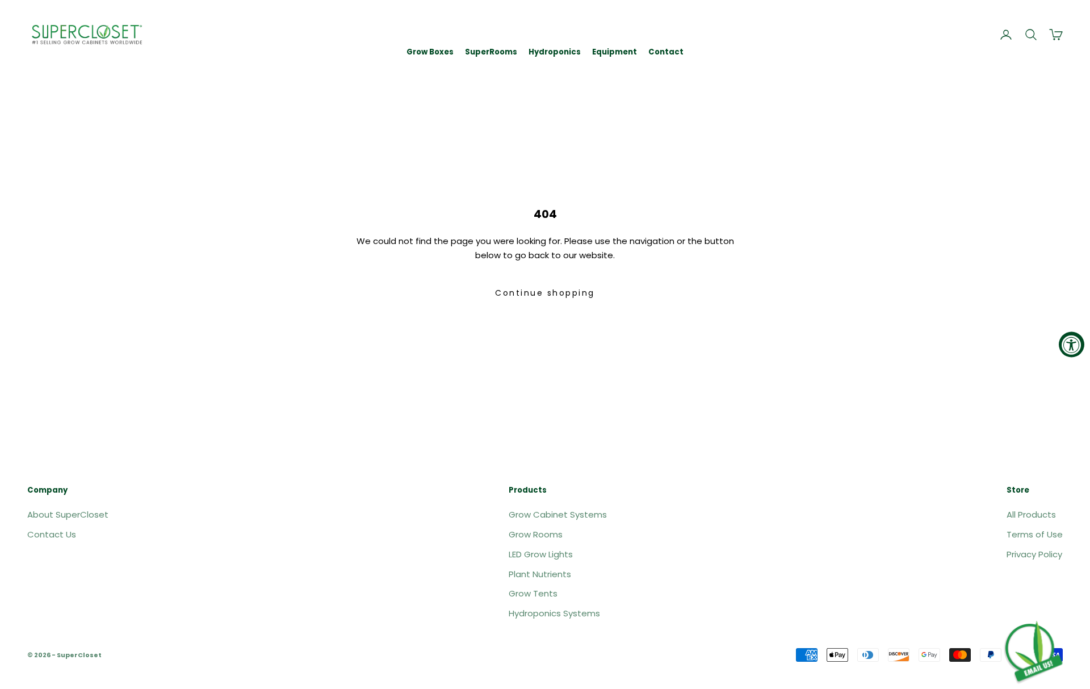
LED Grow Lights (541, 554)
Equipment (614, 52)
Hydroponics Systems (554, 613)
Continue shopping (545, 293)
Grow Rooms (536, 534)
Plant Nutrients (540, 574)
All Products (1031, 514)
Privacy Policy (1034, 554)
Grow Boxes (430, 52)
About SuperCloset (67, 514)
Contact (666, 52)
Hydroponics (555, 52)
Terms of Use (1035, 534)
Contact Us (51, 534)
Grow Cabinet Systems (558, 514)
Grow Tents (533, 593)
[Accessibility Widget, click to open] (1071, 345)
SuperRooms (491, 52)
